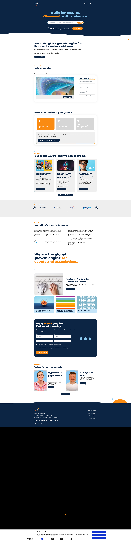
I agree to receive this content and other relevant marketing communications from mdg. (49, 344)
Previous (34, 207)
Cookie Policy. (52, 415)
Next (96, 207)
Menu (91, 3)
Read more (65, 393)
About (85, 111)
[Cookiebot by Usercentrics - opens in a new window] (29, 539)
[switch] (52, 539)
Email (37, 338)
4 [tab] (67, 211)
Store (56, 420)
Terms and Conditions (38, 415)
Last (54, 334)
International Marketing (92, 418)
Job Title (55, 338)
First (37, 334)
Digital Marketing (91, 415)
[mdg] (36, 4)
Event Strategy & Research (92, 416)
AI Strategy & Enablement (92, 410)
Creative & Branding (91, 413)
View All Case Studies (65, 194)
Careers (50, 420)
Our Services (66, 28)
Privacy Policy (46, 415)
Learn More (67, 97)
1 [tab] (63, 211)
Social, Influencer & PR (91, 420)
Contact (85, 3)
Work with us (39, 56)
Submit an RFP (77, 28)
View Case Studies (54, 28)
